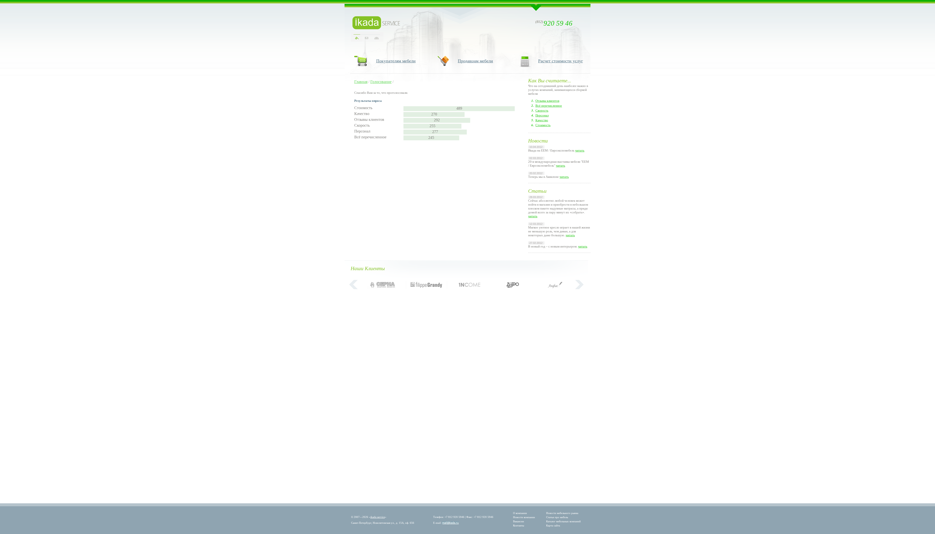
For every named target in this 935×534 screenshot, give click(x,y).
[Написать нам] (367, 38)
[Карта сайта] (376, 38)
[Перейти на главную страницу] (376, 22)
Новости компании (524, 517)
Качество (541, 120)
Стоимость (543, 125)
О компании (520, 513)
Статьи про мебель (557, 517)
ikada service (377, 516)
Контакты (518, 525)
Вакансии (518, 521)
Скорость (541, 110)
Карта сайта (553, 525)
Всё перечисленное (548, 105)
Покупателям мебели (396, 60)
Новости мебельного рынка (562, 513)
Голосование (381, 82)
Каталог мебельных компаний (563, 521)
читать (579, 150)
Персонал (542, 115)
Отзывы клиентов (547, 101)
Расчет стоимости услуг (560, 60)
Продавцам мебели (475, 60)
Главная (360, 82)
